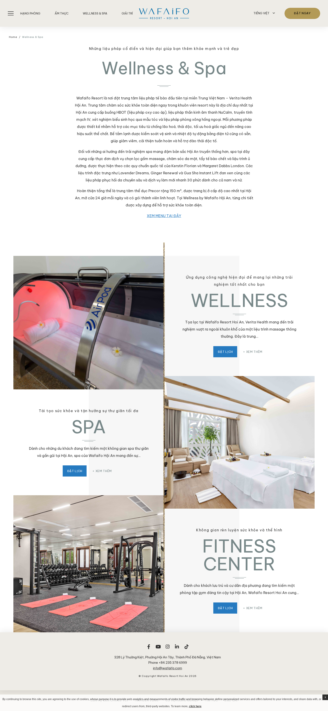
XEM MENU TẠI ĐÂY (164, 216)
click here (195, 706)
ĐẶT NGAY (302, 13)
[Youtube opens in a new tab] (158, 649)
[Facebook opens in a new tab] (148, 649)
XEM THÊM (254, 351)
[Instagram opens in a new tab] (167, 649)
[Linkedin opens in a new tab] (177, 649)
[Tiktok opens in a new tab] (186, 649)
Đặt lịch (225, 351)
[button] (264, 13)
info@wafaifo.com (167, 668)
